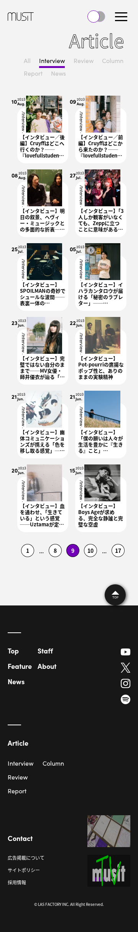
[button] (121, 16)
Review (84, 60)
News (58, 73)
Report (33, 73)
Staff (45, 650)
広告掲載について (26, 857)
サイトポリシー (24, 870)
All (27, 60)
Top (13, 650)
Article (18, 743)
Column (112, 60)
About (47, 666)
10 (90, 550)
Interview (52, 60)
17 (118, 550)
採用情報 (17, 882)
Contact (20, 838)
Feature (20, 666)
